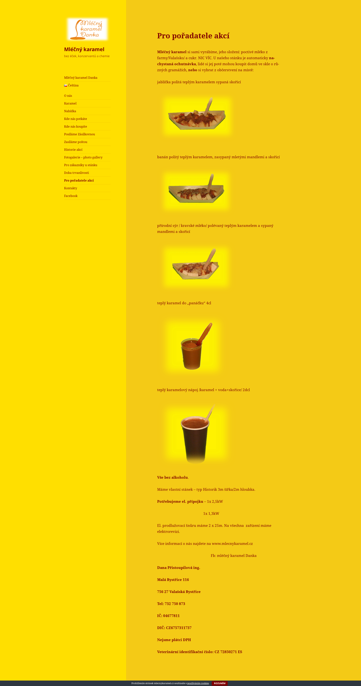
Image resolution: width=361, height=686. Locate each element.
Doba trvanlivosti (76, 173)
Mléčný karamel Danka (80, 78)
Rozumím (219, 683)
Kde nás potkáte (75, 119)
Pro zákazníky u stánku (80, 165)
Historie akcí (73, 150)
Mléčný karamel (84, 49)
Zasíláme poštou (75, 142)
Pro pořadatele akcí (79, 180)
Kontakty (70, 188)
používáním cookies (198, 683)
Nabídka (70, 111)
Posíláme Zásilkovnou (79, 134)
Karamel (70, 103)
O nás (68, 96)
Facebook (70, 196)
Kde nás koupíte (75, 126)
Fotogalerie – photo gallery (83, 157)
